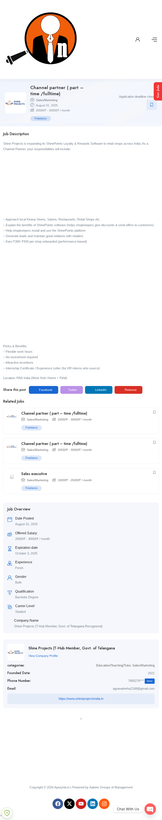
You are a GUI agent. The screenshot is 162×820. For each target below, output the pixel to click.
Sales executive (34, 474)
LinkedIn (100, 389)
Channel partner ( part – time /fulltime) (54, 413)
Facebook (45, 389)
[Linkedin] (92, 804)
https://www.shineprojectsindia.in (81, 698)
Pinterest (130, 389)
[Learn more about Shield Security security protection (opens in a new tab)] (7, 813)
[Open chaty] (150, 809)
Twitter (72, 389)
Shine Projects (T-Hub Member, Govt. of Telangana (71, 648)
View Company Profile (43, 655)
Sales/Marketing (47, 100)
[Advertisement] (81, 185)
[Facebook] (58, 804)
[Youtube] (81, 804)
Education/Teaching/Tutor (113, 665)
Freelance (41, 118)
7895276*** (140, 680)
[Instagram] (104, 804)
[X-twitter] (69, 804)
